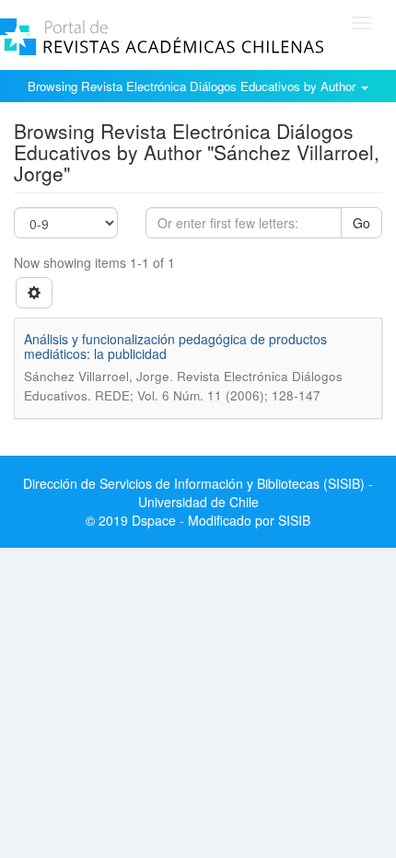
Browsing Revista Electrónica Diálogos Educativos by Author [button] (193, 86)
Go (361, 223)
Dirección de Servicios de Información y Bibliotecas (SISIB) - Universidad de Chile (198, 492)
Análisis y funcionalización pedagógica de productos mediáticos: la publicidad (175, 346)
